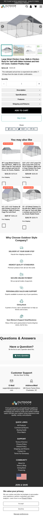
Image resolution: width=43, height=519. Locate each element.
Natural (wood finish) (3, 183)
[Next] (40, 26)
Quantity (5, 79)
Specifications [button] (21, 95)
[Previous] (2, 26)
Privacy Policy (21, 444)
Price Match (21, 432)
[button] (26, 6)
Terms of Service (21, 442)
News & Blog (21, 465)
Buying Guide (21, 430)
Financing (21, 470)
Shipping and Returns (21, 449)
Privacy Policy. (27, 498)
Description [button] (21, 90)
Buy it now (21, 118)
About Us (21, 463)
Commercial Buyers (21, 428)
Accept (21, 504)
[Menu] (41, 6)
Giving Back (21, 468)
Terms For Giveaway (21, 453)
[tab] (22, 90)
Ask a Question (23, 355)
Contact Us (22, 451)
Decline (21, 509)
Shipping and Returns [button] (21, 104)
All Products (21, 425)
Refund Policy (21, 446)
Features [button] (21, 99)
